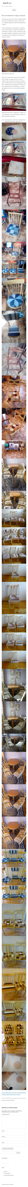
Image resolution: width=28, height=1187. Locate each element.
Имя (3, 1131)
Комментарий (6, 1114)
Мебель (12, 1100)
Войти (5, 1171)
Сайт (3, 1142)
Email (3, 1136)
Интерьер (8, 1100)
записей (7, 1173)
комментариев (8, 1175)
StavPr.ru (7, 3)
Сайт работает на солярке (7, 1184)
